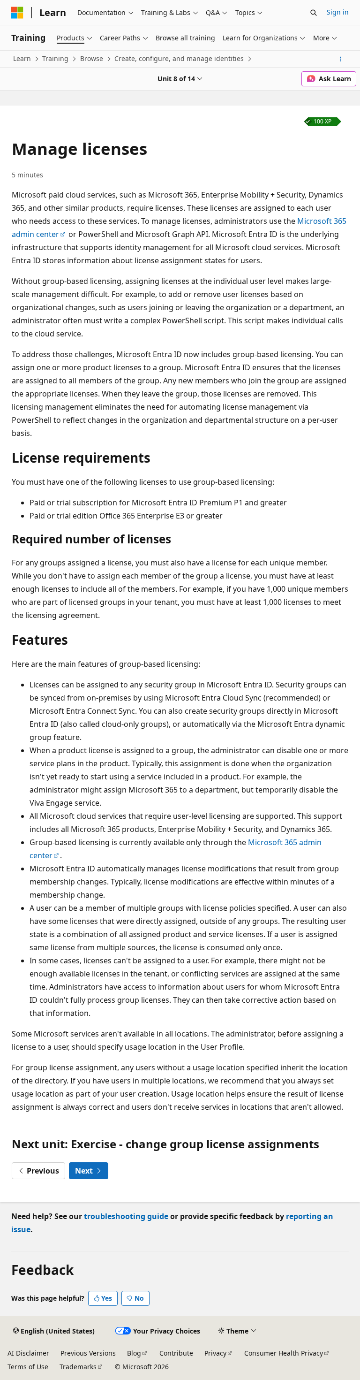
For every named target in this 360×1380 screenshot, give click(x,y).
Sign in (338, 12)
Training (55, 58)
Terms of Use (28, 1366)
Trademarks (78, 1366)
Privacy (215, 1353)
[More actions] (340, 59)
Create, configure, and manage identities (179, 58)
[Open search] (313, 12)
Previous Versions (88, 1353)
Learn (22, 58)
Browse (91, 58)
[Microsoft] (17, 13)
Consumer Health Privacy (283, 1353)
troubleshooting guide (126, 1216)
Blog (134, 1353)
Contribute (176, 1353)
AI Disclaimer (28, 1353)
